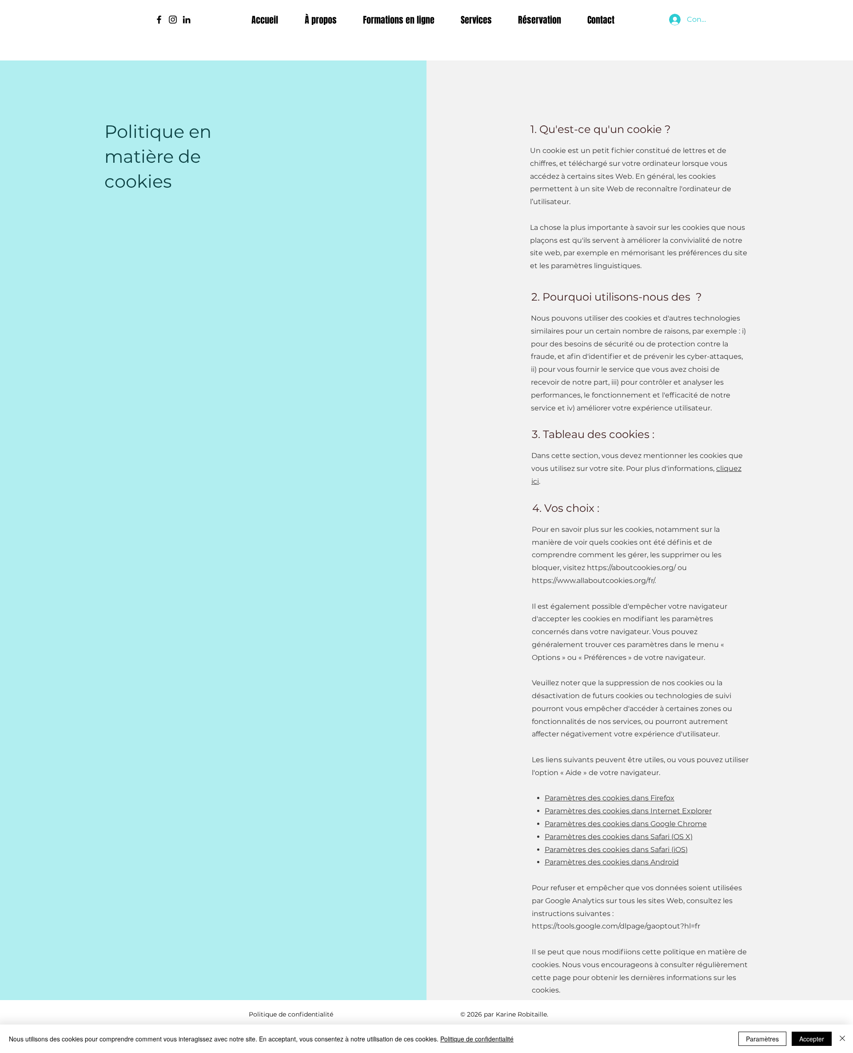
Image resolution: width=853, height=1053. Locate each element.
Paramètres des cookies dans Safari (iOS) (616, 849)
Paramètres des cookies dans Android (612, 862)
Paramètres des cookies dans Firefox (609, 798)
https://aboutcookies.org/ (631, 567)
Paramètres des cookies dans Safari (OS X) (619, 836)
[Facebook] (159, 19)
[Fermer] (842, 1039)
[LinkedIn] (186, 19)
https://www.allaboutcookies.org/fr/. (594, 580)
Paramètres (762, 1038)
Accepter (811, 1038)
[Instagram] (172, 19)
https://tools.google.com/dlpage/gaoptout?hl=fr (616, 926)
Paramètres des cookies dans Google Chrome (626, 824)
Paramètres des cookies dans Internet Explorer (628, 811)
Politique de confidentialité (477, 1038)
